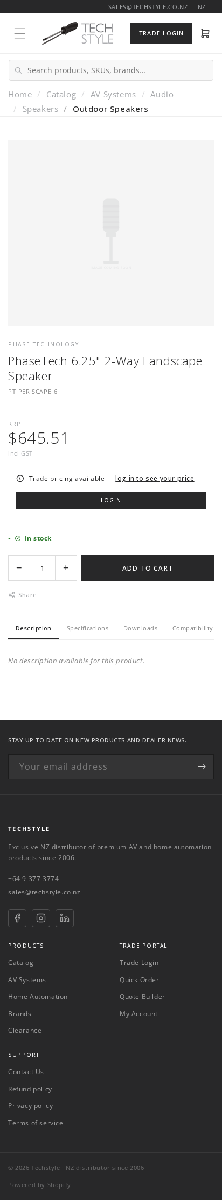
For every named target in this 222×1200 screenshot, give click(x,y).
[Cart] (205, 33)
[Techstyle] (77, 33)
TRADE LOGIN (161, 33)
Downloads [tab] (140, 628)
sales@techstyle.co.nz (44, 892)
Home (20, 94)
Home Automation (38, 996)
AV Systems (113, 94)
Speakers (41, 108)
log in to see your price (154, 478)
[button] (20, 33)
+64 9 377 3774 (33, 878)
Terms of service (36, 1122)
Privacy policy (30, 1105)
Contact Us (26, 1071)
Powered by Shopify (39, 1185)
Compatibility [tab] (192, 628)
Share (27, 595)
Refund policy (30, 1089)
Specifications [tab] (87, 628)
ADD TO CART (147, 568)
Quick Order (139, 979)
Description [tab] (34, 628)
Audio (162, 94)
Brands (20, 1013)
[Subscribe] (201, 766)
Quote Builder (142, 996)
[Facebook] (17, 918)
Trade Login (139, 962)
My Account (139, 1013)
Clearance (24, 1030)
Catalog (61, 94)
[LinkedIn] (65, 918)
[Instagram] (41, 918)
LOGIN (111, 500)
